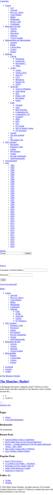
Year (7, 163)
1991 (12, 186)
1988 (12, 179)
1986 (12, 174)
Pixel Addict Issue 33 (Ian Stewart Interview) (23, 442)
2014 (12, 228)
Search (3, 251)
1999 (12, 205)
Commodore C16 (22, 114)
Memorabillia (10, 353)
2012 (12, 223)
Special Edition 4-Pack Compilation (19, 439)
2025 (12, 244)
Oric (17, 124)
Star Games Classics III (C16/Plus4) (19, 449)
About (7, 417)
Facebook (9, 367)
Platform (8, 54)
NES (17, 121)
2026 (12, 246)
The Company (11, 142)
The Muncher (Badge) (14, 381)
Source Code (15, 22)
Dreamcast (19, 59)
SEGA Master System (24, 128)
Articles (13, 31)
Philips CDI (20, 96)
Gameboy (19, 117)
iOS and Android (17, 135)
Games (8, 5)
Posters (13, 52)
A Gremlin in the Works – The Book (20, 463)
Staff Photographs (17, 158)
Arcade (13, 133)
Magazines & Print (12, 26)
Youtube (8, 483)
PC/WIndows (20, 321)
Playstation (19, 98)
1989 (12, 181)
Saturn (18, 100)
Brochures (14, 144)
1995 (12, 195)
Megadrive (19, 80)
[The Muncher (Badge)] (10, 376)
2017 (12, 235)
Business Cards (16, 147)
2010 (12, 221)
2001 (12, 209)
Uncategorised (11, 161)
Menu (2, 289)
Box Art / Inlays (16, 12)
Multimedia (15, 19)
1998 (12, 202)
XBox (17, 66)
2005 (12, 216)
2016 (12, 232)
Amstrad (18, 105)
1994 (12, 193)
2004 (12, 214)
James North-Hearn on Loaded (17, 468)
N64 (17, 93)
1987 (12, 177)
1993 (12, 191)
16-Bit (12, 68)
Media (12, 17)
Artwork (13, 10)
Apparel (13, 42)
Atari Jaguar (20, 91)
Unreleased (14, 24)
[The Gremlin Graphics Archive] (9, 261)
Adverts (13, 29)
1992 (12, 188)
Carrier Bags (15, 47)
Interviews (14, 33)
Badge (13, 45)
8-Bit (12, 103)
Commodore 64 (21, 112)
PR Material (15, 151)
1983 (12, 168)
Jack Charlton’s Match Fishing (17, 451)
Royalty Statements (18, 156)
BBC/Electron (21, 110)
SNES (18, 84)
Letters (13, 149)
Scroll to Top (5, 405)
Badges (13, 355)
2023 (12, 242)
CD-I (17, 77)
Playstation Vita (16, 140)
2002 (12, 212)
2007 (12, 219)
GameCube (20, 61)
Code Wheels (15, 15)
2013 (12, 225)
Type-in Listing (16, 38)
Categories (4, 1)
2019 (12, 239)
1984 (12, 170)
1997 (12, 200)
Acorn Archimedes (23, 89)
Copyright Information (14, 420)
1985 (12, 172)
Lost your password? (8, 284)
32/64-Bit (14, 86)
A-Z (12, 8)
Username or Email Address (11, 270)
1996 (12, 198)
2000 (12, 207)
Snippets (13, 35)
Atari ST (19, 75)
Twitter (8, 371)
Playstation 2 (20, 63)
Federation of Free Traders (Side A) (19, 466)
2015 (12, 230)
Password (4, 275)
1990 (12, 184)
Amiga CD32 (20, 73)
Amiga (18, 70)
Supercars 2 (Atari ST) (14, 470)
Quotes (13, 154)
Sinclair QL (20, 82)
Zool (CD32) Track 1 (14, 461)
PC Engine (19, 126)
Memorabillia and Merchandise (17, 40)
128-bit (13, 56)
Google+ (8, 369)
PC (11, 137)
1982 (12, 165)
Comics (13, 49)
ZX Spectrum (20, 130)
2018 (12, 237)
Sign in (3, 265)
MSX (17, 119)
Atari (17, 107)
